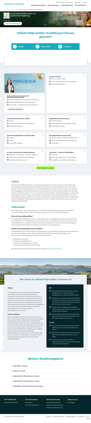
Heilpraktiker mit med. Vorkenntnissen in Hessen (28, 386)
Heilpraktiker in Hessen (20, 366)
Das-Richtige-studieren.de (53, 402)
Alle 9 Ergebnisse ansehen (45, 168)
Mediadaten (28, 402)
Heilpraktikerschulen (67, 5)
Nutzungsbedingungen (70, 416)
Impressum (49, 416)
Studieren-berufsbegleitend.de (54, 407)
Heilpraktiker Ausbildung (38, 5)
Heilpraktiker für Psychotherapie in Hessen (26, 381)
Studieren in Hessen (19, 371)
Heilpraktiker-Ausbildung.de (10, 9)
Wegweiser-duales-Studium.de (54, 405)
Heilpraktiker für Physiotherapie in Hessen (26, 376)
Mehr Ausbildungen (53, 5)
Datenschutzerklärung (58, 416)
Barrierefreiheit (81, 416)
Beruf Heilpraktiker (80, 5)
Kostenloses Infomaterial (13, 23)
